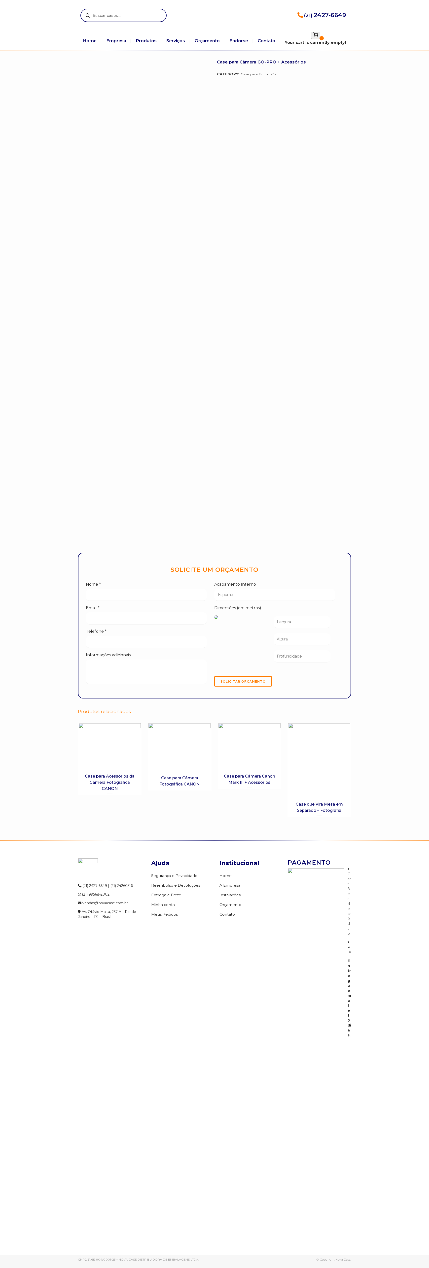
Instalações (230, 895)
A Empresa (229, 885)
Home (225, 875)
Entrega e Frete (166, 895)
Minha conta (163, 904)
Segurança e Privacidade (174, 875)
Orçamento (230, 904)
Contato (227, 914)
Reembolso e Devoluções (175, 885)
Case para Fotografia (259, 74)
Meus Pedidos (164, 914)
